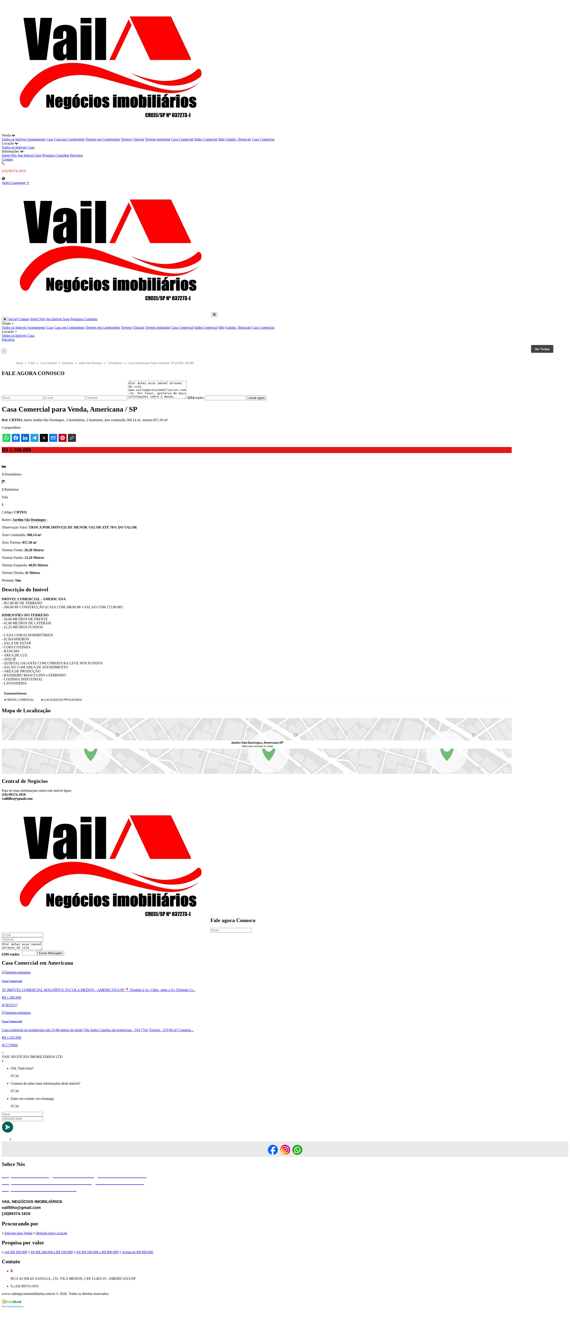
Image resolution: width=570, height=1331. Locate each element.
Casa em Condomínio (69, 139)
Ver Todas (542, 349)
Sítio (221, 139)
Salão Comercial (205, 139)
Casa (49, 139)
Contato (7, 159)
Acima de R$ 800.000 (137, 1252)
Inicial (12, 319)
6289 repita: (11, 954)
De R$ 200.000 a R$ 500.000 (51, 1252)
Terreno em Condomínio (103, 139)
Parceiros (76, 155)
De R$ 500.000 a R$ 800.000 (97, 1252)
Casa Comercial (182, 139)
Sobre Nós (9, 155)
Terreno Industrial (157, 139)
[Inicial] (106, 131)
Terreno (126, 139)
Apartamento (36, 139)
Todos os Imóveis (14, 139)
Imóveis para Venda (18, 1233)
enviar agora (257, 398)
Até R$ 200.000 (15, 1252)
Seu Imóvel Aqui (29, 155)
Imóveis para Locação (51, 1233)
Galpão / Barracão (238, 139)
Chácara (138, 139)
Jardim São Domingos (30, 520)
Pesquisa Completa (55, 155)
